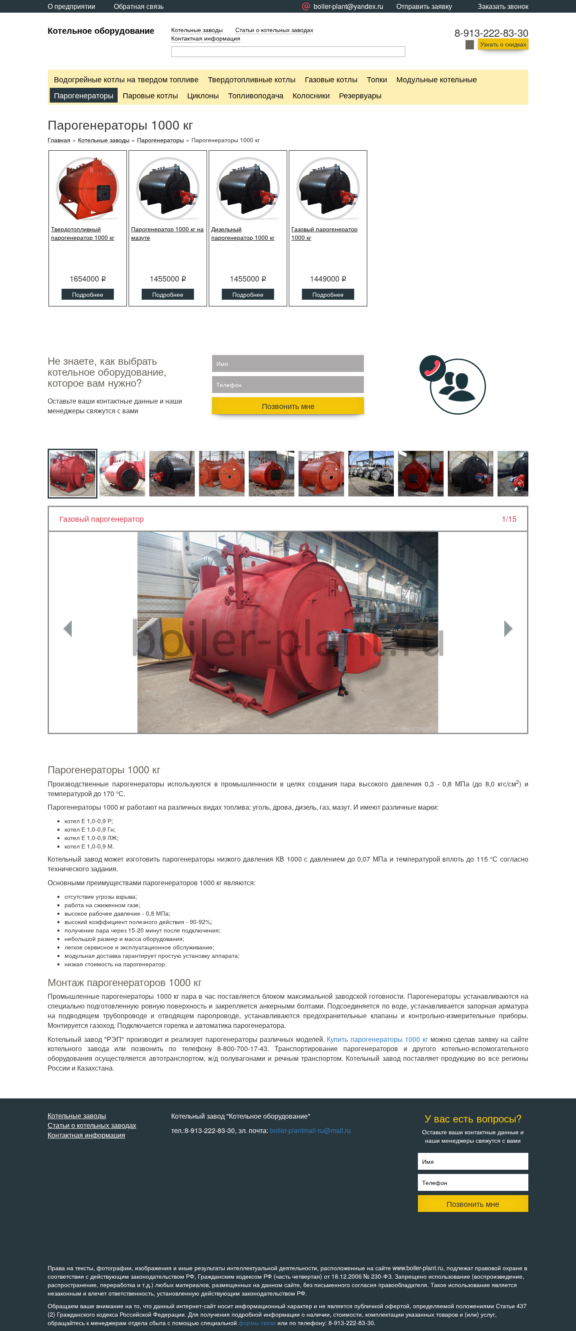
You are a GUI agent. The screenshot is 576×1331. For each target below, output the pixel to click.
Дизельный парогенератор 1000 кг (243, 233)
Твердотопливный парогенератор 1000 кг (82, 233)
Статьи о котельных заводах (274, 29)
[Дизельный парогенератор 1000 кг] (248, 188)
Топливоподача (255, 94)
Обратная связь (139, 6)
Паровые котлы (150, 94)
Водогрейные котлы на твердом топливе (126, 78)
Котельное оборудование (101, 30)
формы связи (257, 1322)
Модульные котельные (436, 78)
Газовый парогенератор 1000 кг (324, 233)
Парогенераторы (83, 94)
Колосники (311, 94)
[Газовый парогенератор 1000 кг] (328, 188)
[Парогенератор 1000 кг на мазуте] (168, 188)
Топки (377, 78)
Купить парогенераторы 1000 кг (377, 1039)
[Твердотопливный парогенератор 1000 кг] (87, 188)
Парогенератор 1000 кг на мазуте (167, 233)
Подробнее (87, 294)
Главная (59, 140)
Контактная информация (205, 38)
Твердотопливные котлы (252, 78)
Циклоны (203, 94)
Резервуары (360, 94)
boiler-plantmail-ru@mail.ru (310, 1130)
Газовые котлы (331, 78)
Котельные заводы (197, 29)
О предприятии (71, 6)
